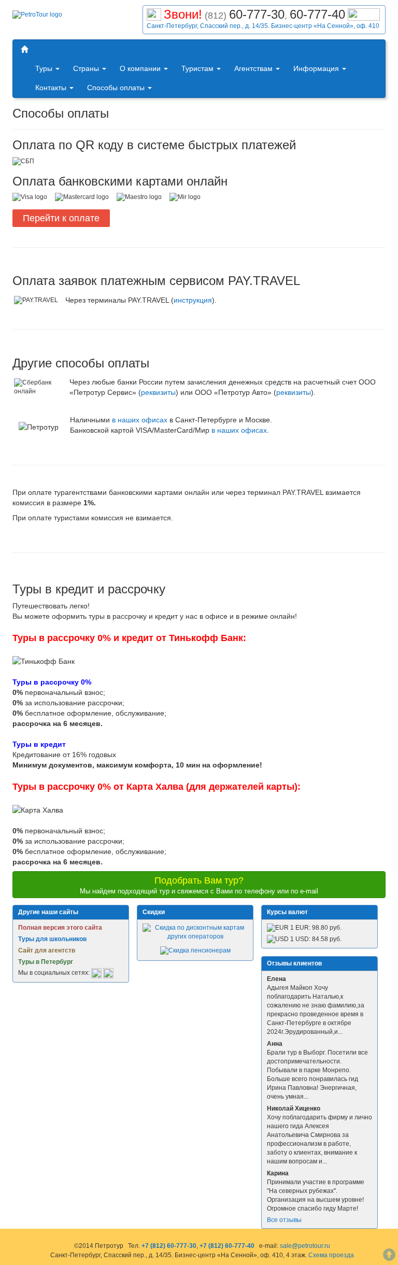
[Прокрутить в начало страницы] (389, 1256)
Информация (317, 68)
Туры (44, 68)
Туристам (198, 68)
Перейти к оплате (61, 218)
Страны (87, 68)
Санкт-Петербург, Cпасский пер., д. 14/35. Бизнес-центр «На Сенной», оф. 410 (263, 26)
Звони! (183, 14)
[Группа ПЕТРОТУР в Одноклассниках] (108, 972)
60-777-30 (257, 14)
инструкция (193, 300)
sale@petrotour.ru (305, 1245)
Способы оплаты (117, 87)
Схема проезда (331, 1255)
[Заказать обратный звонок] (364, 13)
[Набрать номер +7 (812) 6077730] (154, 13)
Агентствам (254, 68)
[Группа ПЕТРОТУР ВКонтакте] (96, 972)
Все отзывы (284, 1220)
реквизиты (158, 392)
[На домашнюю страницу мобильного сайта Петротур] (24, 49)
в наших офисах (139, 420)
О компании (141, 68)
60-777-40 (317, 14)
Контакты (51, 87)
